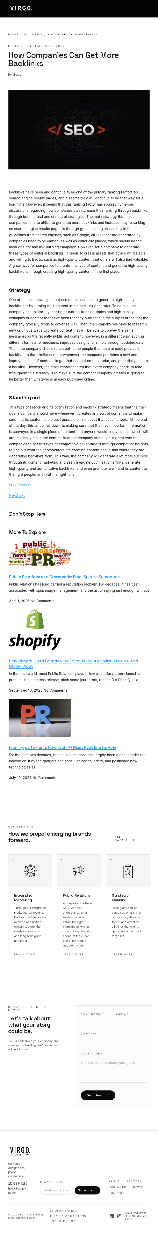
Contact (116, 1192)
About (114, 1181)
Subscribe (87, 1190)
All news (33, 34)
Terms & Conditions (68, 1216)
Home (13, 34)
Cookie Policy (63, 1221)
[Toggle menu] (145, 8)
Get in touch (98, 1095)
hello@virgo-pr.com (17, 1190)
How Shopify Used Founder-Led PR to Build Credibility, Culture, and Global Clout (73, 663)
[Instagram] (119, 1216)
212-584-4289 (18, 1183)
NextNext (17, 495)
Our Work (117, 1187)
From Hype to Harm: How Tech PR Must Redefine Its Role (62, 747)
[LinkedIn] (112, 1216)
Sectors (134, 1181)
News (138, 1187)
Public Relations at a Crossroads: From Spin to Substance (64, 576)
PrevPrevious (20, 485)
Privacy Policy (63, 1211)
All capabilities (132, 838)
